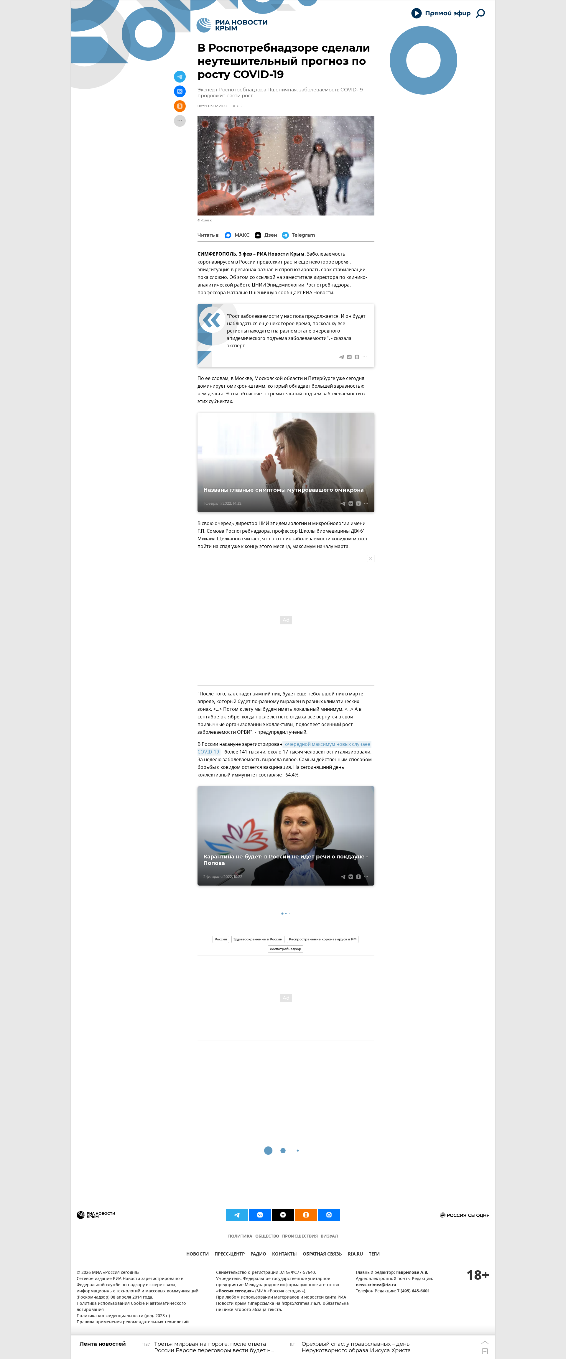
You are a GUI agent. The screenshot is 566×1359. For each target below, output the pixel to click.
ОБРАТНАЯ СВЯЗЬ (322, 1254)
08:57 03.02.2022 (212, 106)
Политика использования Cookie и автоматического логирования (131, 1306)
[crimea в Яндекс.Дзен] (283, 1215)
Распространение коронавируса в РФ (322, 939)
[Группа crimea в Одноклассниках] (306, 1215)
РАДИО (258, 1254)
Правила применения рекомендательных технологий (133, 1322)
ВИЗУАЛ (329, 1236)
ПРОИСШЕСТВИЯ (300, 1236)
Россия (221, 939)
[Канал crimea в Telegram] (237, 1215)
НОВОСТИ (197, 1254)
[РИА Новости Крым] (232, 25)
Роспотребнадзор (285, 949)
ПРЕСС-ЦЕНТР (230, 1254)
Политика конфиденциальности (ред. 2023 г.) (123, 1316)
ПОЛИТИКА (240, 1236)
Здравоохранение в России (257, 939)
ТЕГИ (374, 1254)
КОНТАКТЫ (284, 1254)
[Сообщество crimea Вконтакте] (260, 1215)
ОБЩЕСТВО (267, 1236)
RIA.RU (355, 1254)
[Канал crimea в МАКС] (329, 1215)
